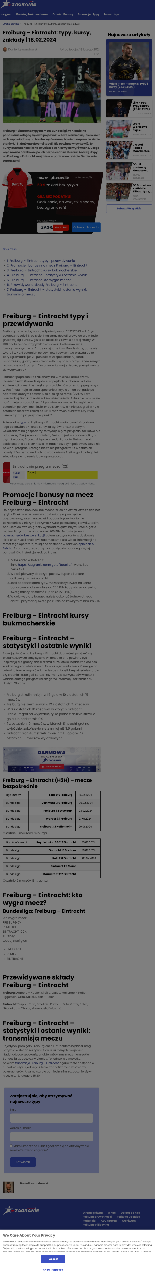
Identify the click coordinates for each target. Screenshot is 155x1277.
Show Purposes (53, 1270)
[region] (77, 1253)
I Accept (53, 1259)
